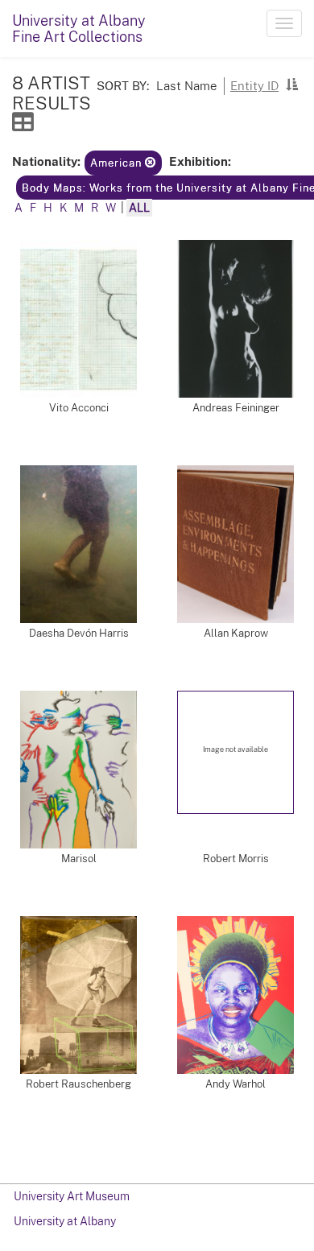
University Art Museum (72, 1196)
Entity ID (254, 85)
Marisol (79, 859)
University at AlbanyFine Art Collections (79, 28)
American (117, 163)
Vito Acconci (79, 408)
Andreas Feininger (235, 408)
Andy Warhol (235, 1084)
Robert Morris (236, 859)
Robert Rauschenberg (78, 1084)
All (139, 207)
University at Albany (65, 1221)
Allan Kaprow (236, 633)
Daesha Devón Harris (79, 633)
